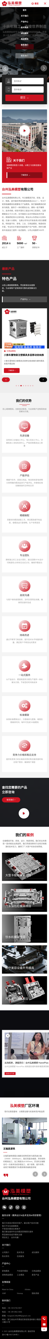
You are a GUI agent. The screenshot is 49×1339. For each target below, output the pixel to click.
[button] (5, 68)
